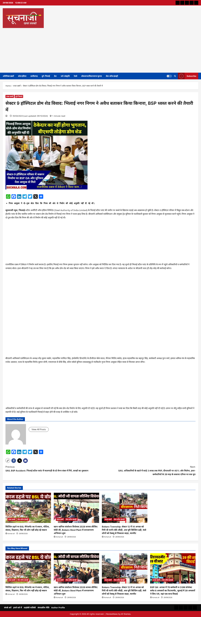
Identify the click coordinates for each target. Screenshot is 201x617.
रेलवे (75, 76)
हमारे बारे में (17, 607)
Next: (157, 470)
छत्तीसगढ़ (34, 76)
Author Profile (58, 607)
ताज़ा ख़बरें (9, 96)
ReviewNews (112, 614)
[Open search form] (175, 76)
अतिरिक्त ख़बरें (8, 76)
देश (55, 76)
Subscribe (191, 76)
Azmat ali (11, 533)
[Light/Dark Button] (169, 76)
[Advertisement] (100, 49)
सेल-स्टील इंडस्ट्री (112, 76)
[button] (7, 460)
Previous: (46, 468)
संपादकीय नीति (43, 607)
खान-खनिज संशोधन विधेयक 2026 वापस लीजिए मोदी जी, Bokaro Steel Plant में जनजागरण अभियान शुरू (75, 530)
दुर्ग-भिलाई (46, 76)
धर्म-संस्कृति (65, 76)
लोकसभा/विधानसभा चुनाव (91, 76)
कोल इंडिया (22, 76)
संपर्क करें (7, 607)
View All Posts (39, 429)
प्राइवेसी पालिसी (30, 607)
